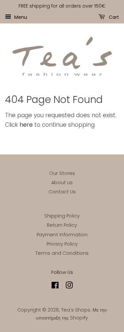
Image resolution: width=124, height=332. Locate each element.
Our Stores (62, 173)
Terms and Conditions (62, 253)
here (26, 125)
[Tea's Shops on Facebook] (55, 286)
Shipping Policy (62, 216)
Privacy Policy (62, 244)
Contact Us (62, 191)
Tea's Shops (75, 310)
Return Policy (62, 225)
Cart (113, 17)
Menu (20, 17)
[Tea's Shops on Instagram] (69, 286)
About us (62, 182)
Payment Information (62, 234)
